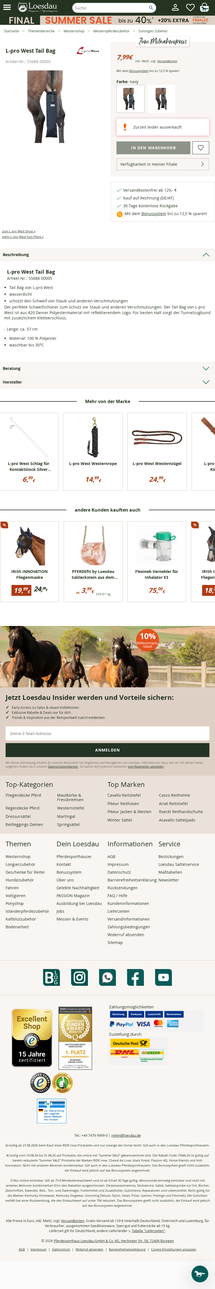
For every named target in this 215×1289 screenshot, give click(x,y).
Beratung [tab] (11, 368)
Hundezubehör (20, 880)
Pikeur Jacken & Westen (129, 811)
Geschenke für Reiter (25, 872)
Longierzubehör (20, 864)
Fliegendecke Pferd (23, 795)
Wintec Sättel (120, 820)
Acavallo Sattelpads (177, 820)
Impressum (118, 864)
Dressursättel (18, 816)
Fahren (12, 887)
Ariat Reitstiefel (173, 803)
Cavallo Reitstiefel (124, 795)
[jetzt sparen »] (107, 22)
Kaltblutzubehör (21, 919)
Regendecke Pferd (22, 808)
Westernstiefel (70, 808)
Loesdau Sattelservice (178, 864)
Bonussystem (139, 71)
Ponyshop (15, 903)
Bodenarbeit (17, 926)
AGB (111, 856)
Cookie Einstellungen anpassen (173, 1249)
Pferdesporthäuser (74, 856)
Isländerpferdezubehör (27, 911)
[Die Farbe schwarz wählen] (161, 108)
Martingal (66, 816)
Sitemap (115, 942)
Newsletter (168, 880)
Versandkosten (167, 61)
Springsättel (68, 824)
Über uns (65, 880)
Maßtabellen (170, 872)
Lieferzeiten (119, 911)
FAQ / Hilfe (117, 895)
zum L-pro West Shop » (18, 231)
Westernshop (18, 856)
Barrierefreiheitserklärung (132, 880)
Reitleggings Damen (24, 824)
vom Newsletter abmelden (146, 766)
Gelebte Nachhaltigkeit (78, 887)
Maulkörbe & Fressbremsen (70, 797)
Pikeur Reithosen (123, 803)
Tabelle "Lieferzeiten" (148, 1230)
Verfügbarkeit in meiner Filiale (148, 164)
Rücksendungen (123, 887)
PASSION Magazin (73, 895)
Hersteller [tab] (12, 382)
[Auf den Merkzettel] (200, 147)
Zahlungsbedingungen (129, 926)
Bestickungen (171, 856)
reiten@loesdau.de (126, 1135)
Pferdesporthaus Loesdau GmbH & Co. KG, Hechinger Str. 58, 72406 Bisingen (114, 1241)
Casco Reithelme (174, 795)
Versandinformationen (129, 919)
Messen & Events (72, 919)
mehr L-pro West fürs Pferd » (22, 237)
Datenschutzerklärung (63, 766)
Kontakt (64, 864)
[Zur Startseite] (38, 8)
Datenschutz (119, 872)
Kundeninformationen (128, 903)
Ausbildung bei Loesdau (79, 903)
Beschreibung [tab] (16, 254)
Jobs (60, 911)
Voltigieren (16, 895)
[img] (204, 10)
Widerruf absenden (126, 934)
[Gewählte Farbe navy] (130, 108)
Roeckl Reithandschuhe (181, 811)
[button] (7, 7)
